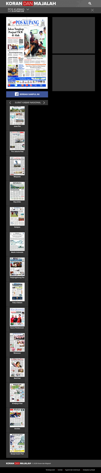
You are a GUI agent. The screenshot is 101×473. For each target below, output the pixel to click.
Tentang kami (50, 470)
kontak (60, 470)
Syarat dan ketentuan (72, 470)
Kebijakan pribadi (89, 470)
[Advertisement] (73, 35)
